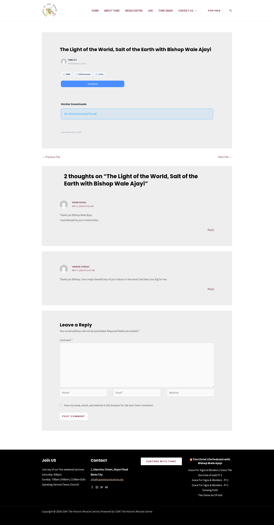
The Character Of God (210, 495)
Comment (66, 340)
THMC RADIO (165, 10)
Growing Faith (210, 490)
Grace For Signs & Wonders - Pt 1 (210, 485)
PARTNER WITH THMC (161, 461)
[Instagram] (96, 487)
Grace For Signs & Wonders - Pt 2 (210, 480)
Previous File (51, 157)
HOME (95, 10)
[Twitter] (101, 487)
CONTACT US (185, 10)
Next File (225, 157)
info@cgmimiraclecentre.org (107, 479)
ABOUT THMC (112, 10)
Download (93, 83)
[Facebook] (92, 487)
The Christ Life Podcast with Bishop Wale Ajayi (211, 461)
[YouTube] (106, 487)
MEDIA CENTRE (134, 10)
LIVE (150, 10)
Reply (211, 230)
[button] (194, 10)
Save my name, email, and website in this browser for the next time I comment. (108, 405)
